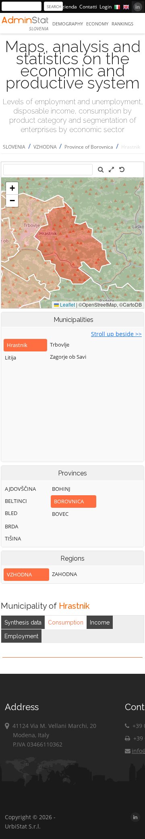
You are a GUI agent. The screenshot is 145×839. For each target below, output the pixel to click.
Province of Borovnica (88, 146)
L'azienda (66, 6)
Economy (97, 24)
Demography (67, 24)
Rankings (122, 24)
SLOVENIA (14, 146)
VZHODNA (45, 146)
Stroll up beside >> (116, 334)
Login (105, 6)
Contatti (88, 6)
